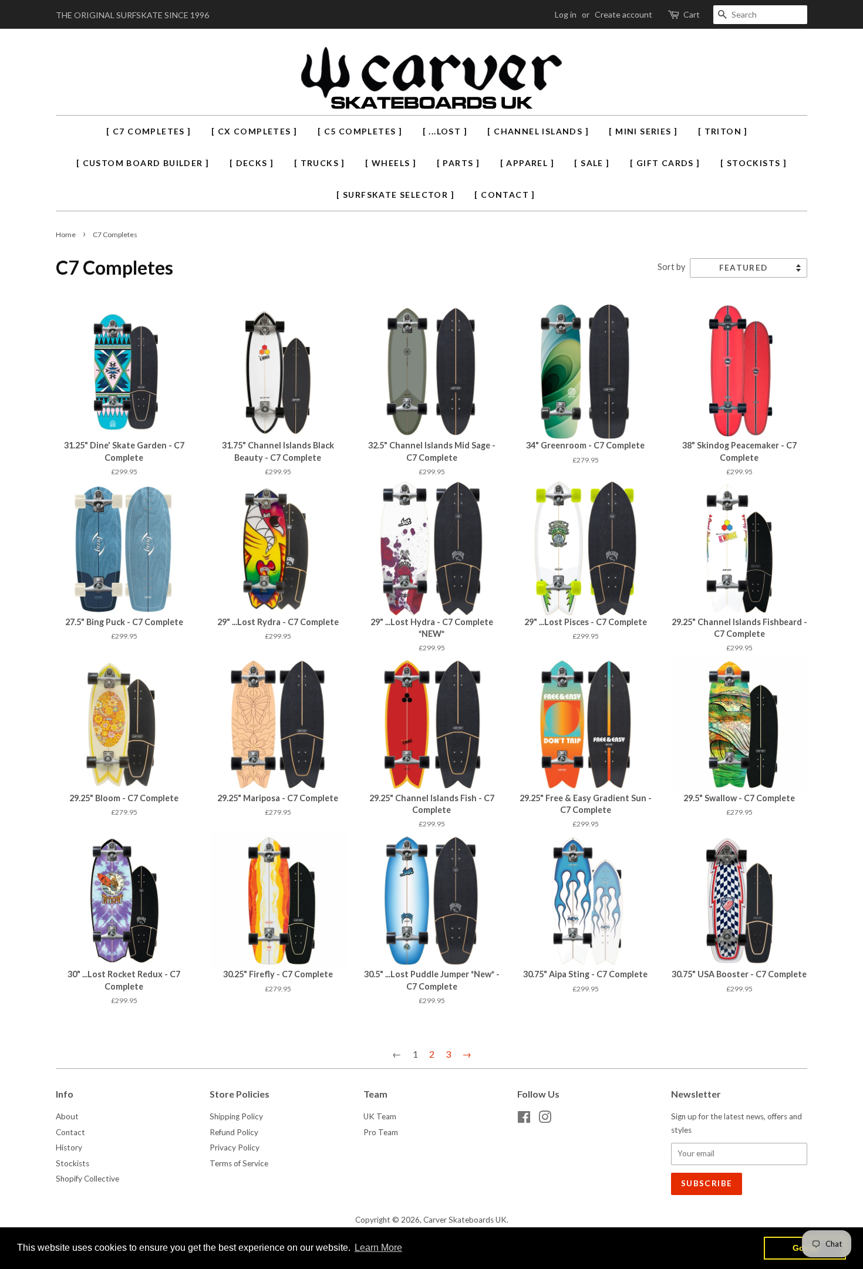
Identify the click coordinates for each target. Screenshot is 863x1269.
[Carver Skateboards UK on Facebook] (524, 1119)
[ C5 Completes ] (360, 131)
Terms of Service (239, 1163)
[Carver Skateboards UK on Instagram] (544, 1119)
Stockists (72, 1163)
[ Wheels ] (390, 163)
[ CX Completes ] (254, 131)
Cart (691, 14)
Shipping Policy (236, 1116)
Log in (566, 14)
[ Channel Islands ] (538, 131)
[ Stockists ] (753, 163)
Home (66, 234)
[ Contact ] (504, 195)
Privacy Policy (234, 1147)
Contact (70, 1132)
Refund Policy (234, 1132)
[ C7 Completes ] (148, 131)
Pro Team (380, 1132)
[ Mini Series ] (643, 131)
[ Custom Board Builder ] (143, 163)
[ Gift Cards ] (665, 163)
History (69, 1147)
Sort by (671, 267)
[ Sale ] (591, 163)
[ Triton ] (723, 131)
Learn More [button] (378, 1248)
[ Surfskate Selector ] (395, 195)
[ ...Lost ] (445, 131)
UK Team (379, 1116)
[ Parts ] (458, 163)
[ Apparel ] (527, 163)
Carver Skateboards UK (465, 1219)
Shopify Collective (87, 1178)
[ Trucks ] (319, 163)
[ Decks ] (252, 163)
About (67, 1116)
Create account (623, 14)
